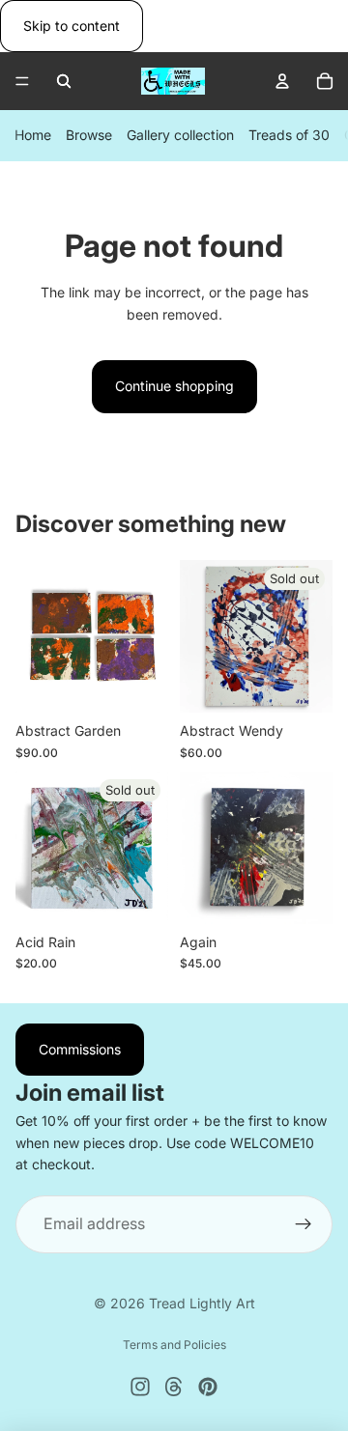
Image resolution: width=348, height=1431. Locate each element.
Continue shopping (174, 386)
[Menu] (22, 82)
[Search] (64, 81)
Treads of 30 (289, 135)
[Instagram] (140, 1386)
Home (32, 135)
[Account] (282, 81)
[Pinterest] (207, 1386)
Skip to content (71, 25)
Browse (89, 135)
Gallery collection (180, 135)
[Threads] (174, 1386)
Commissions (80, 1049)
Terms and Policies (174, 1344)
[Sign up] (303, 1224)
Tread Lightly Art (202, 1303)
